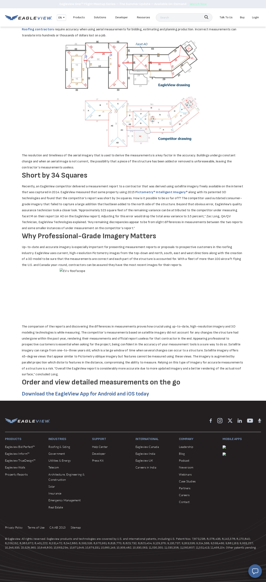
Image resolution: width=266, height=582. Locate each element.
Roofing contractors (38, 29)
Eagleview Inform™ (17, 453)
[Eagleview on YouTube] (250, 420)
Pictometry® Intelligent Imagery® (161, 192)
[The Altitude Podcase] (259, 420)
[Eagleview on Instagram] (220, 420)
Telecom (53, 467)
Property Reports (16, 474)
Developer (121, 17)
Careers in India (145, 467)
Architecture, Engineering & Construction (66, 477)
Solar (51, 486)
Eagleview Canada (147, 447)
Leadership (186, 447)
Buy (242, 17)
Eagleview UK (144, 460)
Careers (184, 495)
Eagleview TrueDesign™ (20, 460)
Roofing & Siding (59, 447)
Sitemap (76, 527)
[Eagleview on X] (230, 420)
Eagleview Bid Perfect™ (20, 447)
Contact (184, 502)
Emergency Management (64, 500)
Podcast (184, 460)
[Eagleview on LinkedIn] (240, 420)
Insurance (54, 493)
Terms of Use (36, 527)
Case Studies (187, 481)
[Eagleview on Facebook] (210, 420)
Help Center (100, 447)
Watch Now (198, 4)
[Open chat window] (255, 571)
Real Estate (55, 507)
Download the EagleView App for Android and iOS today (85, 394)
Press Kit (97, 460)
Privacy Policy (14, 527)
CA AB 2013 (57, 527)
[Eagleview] (28, 17)
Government (56, 453)
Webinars (185, 474)
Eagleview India (145, 453)
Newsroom (186, 467)
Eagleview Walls (15, 467)
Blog (182, 453)
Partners (184, 488)
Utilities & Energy (59, 460)
